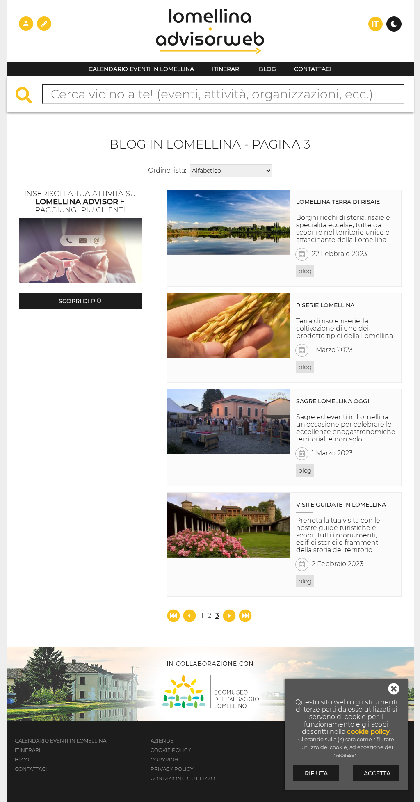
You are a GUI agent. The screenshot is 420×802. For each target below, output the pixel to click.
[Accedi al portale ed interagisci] (26, 23)
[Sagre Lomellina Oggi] (228, 421)
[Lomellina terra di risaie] (228, 222)
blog (305, 271)
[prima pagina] (174, 615)
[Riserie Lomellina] (228, 325)
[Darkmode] (394, 24)
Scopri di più (80, 301)
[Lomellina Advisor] (210, 59)
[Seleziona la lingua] (375, 24)
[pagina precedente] (190, 615)
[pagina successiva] (229, 615)
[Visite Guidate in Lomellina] (228, 525)
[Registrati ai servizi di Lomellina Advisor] (44, 23)
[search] (28, 96)
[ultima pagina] (245, 615)
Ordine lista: (167, 170)
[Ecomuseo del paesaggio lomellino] (210, 684)
